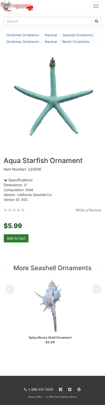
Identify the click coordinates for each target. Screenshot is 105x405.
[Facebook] (60, 389)
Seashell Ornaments (78, 35)
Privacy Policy (35, 397)
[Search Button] (96, 21)
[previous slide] (10, 289)
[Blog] (79, 389)
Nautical (51, 35)
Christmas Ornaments (22, 35)
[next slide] (96, 289)
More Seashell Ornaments (52, 268)
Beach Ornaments (76, 42)
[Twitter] (69, 389)
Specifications (20, 180)
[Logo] (18, 6)
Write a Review (88, 210)
